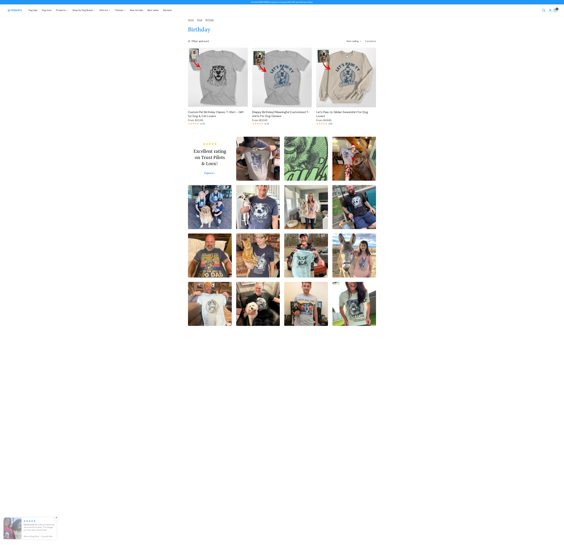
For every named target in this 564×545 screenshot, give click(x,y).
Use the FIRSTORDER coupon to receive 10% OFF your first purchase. (282, 2)
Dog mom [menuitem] (47, 10)
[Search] (544, 10)
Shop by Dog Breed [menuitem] (82, 10)
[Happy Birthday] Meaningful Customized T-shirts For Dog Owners (280, 114)
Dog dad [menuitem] (32, 10)
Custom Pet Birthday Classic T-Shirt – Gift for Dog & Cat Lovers (216, 114)
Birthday (209, 20)
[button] (59, 517)
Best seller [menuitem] (153, 10)
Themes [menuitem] (119, 10)
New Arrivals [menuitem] (136, 10)
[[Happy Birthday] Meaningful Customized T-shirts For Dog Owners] (282, 77)
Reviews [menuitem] (167, 10)
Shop (199, 20)
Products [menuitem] (61, 10)
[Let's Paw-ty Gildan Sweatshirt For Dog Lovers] (346, 77)
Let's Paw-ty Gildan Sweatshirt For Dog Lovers (342, 114)
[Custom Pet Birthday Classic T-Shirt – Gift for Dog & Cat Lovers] (218, 77)
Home (191, 20)
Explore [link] (209, 173)
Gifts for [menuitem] (103, 10)
